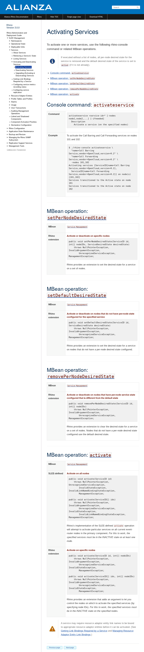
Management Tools (16, 146)
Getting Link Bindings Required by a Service (84, 630)
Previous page (54, 648)
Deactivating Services (24, 70)
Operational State (18, 44)
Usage (13, 105)
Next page (70, 648)
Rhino (39, 17)
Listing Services (19, 59)
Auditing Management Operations (20, 112)
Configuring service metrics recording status (24, 85)
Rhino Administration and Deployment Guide (17, 34)
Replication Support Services (20, 143)
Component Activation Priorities (24, 122)
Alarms (14, 102)
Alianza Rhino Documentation (16, 17)
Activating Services (23, 67)
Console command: (69, 73)
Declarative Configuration (21, 125)
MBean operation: (59, 78)
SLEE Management (17, 38)
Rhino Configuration (17, 128)
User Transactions (18, 108)
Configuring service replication (21, 91)
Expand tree (21, 150)
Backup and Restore (17, 134)
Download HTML (96, 17)
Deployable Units (18, 47)
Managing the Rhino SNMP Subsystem (20, 138)
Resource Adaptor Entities (21, 96)
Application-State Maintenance (21, 131)
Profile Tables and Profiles (21, 99)
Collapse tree (11, 150)
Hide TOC (54, 17)
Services (14, 50)
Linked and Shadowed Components (20, 117)
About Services (19, 53)
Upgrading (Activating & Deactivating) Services (25, 74)
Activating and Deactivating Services (24, 63)
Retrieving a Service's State (24, 56)
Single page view (74, 17)
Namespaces (16, 41)
